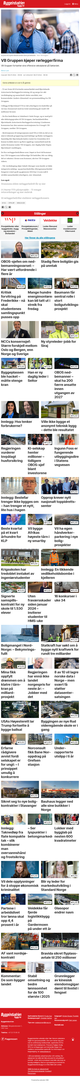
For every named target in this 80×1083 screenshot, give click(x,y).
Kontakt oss (59, 1025)
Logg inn (67, 4)
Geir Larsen (73, 1020)
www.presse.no (45, 1051)
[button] (2, 213)
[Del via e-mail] (77, 75)
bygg (4, 203)
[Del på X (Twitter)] (74, 75)
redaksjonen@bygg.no (43, 1023)
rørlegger (21, 203)
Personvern (32, 1073)
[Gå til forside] (14, 4)
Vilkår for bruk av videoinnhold (38, 1069)
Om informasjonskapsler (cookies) (40, 1071)
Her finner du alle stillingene (40, 237)
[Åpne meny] (75, 3)
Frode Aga (48, 1016)
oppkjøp (11, 203)
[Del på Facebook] (71, 75)
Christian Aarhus (46, 1018)
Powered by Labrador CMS (40, 1080)
